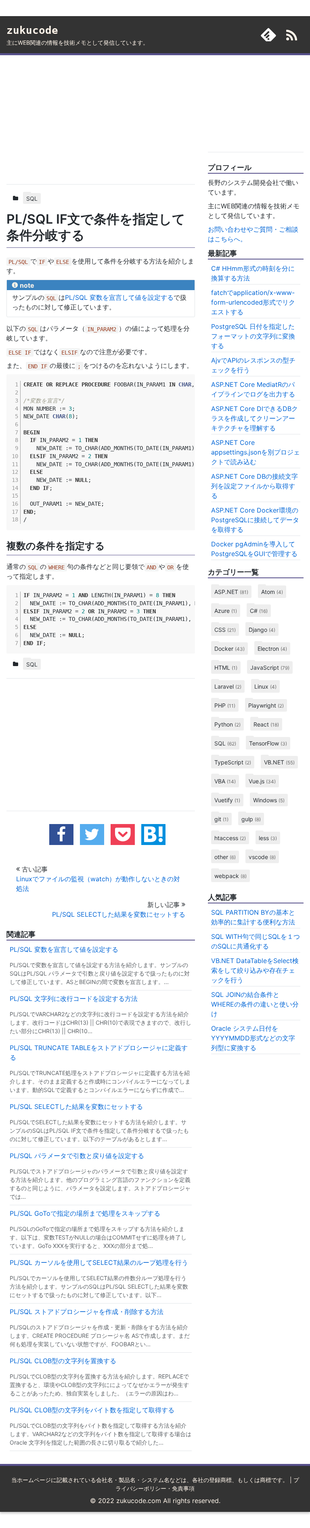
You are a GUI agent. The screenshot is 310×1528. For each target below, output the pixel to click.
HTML (225, 667)
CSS (225, 629)
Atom (272, 591)
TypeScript (232, 762)
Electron (272, 648)
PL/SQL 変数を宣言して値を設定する (119, 297)
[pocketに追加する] (123, 834)
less (268, 838)
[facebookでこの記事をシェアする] (61, 834)
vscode (262, 856)
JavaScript (269, 667)
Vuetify (227, 800)
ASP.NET (231, 591)
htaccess (230, 838)
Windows (269, 800)
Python (227, 724)
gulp (251, 819)
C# (259, 610)
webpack (230, 875)
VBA (225, 781)
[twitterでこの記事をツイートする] (92, 834)
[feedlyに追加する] (268, 35)
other (225, 856)
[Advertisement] (100, 118)
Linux (265, 686)
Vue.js (262, 781)
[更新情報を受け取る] (291, 36)
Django (262, 629)
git (221, 819)
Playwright (266, 705)
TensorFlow (268, 743)
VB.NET (279, 762)
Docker (229, 648)
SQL (32, 198)
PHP (224, 705)
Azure (225, 610)
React (266, 724)
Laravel (227, 686)
